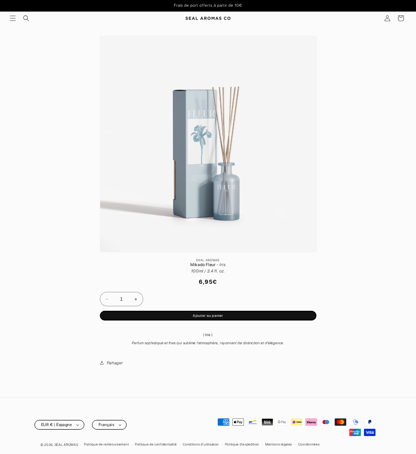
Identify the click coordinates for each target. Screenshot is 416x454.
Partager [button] (115, 362)
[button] (12, 18)
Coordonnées (309, 444)
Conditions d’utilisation (201, 444)
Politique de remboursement (106, 444)
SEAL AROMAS (66, 445)
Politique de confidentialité (156, 444)
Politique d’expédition (242, 444)
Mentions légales (278, 444)
